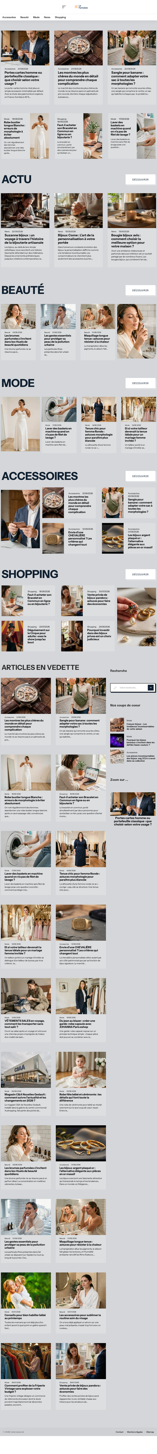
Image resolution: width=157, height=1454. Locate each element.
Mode (7, 119)
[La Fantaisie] (81, 7)
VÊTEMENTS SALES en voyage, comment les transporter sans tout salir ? (24, 1023)
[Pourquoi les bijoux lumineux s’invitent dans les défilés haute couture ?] (117, 740)
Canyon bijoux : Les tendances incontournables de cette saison (140, 726)
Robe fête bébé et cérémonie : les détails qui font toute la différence (80, 1097)
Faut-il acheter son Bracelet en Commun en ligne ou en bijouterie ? (67, 131)
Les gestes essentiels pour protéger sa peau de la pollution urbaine (57, 340)
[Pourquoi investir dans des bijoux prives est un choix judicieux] (72, 636)
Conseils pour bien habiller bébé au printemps (25, 1316)
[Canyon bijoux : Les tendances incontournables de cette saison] (117, 725)
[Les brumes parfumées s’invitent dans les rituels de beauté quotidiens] (18, 316)
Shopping (61, 119)
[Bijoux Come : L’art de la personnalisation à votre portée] (78, 210)
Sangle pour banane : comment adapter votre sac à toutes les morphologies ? (129, 78)
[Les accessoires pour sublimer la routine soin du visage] (81, 1290)
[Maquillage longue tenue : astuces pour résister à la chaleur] (97, 316)
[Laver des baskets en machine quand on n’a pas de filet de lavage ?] (146, 136)
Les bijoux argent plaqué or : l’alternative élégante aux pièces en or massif (140, 541)
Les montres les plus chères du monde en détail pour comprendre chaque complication (78, 78)
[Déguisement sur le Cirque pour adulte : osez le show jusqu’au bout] (12, 636)
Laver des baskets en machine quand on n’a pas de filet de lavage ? (121, 128)
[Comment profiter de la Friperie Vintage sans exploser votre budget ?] (26, 1361)
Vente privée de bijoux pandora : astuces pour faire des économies (98, 599)
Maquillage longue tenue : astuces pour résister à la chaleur (97, 338)
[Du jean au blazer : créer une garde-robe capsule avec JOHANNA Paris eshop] (81, 996)
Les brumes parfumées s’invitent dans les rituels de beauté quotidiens (18, 340)
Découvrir (140, 179)
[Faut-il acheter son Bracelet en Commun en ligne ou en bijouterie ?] (92, 136)
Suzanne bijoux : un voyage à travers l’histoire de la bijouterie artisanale (24, 238)
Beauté (23, 290)
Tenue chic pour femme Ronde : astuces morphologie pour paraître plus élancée (99, 434)
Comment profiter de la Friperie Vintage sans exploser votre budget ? (25, 1388)
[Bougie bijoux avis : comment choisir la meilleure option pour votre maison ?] (132, 210)
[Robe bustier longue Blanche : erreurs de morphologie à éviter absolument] (39, 136)
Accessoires (10, 69)
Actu (16, 179)
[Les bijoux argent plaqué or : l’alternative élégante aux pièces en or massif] (113, 538)
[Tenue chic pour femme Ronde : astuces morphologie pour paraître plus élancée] (98, 409)
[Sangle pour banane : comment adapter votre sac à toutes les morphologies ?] (132, 48)
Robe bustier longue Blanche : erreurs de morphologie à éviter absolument (14, 130)
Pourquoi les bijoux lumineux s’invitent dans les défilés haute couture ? (141, 742)
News (7, 231)
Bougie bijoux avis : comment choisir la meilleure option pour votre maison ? (128, 240)
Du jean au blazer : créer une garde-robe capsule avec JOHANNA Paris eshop (77, 1023)
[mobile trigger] (64, 7)
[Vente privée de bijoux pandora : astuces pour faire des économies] (72, 600)
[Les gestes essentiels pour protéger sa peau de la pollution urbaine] (58, 316)
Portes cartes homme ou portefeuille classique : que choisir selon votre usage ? (23, 78)
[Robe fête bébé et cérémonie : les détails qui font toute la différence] (81, 1070)
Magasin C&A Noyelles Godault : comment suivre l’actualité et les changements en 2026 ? (25, 1097)
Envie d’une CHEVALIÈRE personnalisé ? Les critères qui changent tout (80, 538)
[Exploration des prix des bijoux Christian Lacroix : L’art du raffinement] (136, 617)
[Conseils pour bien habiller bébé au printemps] (26, 1290)
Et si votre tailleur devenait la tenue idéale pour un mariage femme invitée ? (136, 434)
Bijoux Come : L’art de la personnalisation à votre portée (76, 238)
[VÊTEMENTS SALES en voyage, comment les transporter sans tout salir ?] (26, 996)
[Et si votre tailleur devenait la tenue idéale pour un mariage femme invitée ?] (138, 409)
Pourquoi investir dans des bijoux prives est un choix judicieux (99, 634)
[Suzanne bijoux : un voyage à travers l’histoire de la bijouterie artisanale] (25, 210)
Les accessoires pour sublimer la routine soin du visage (80, 1316)
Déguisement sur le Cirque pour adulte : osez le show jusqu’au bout (39, 636)
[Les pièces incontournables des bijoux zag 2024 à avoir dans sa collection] (117, 756)
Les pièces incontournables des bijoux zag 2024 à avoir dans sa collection (141, 758)
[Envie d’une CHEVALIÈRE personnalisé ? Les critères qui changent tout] (53, 538)
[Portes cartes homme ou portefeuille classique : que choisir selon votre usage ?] (25, 48)
